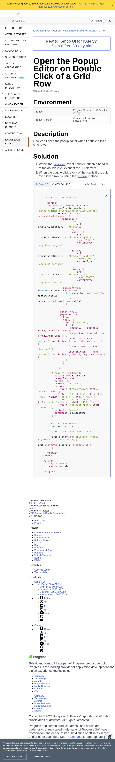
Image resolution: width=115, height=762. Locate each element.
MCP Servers (35, 513)
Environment (52, 102)
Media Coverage (42, 686)
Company (39, 676)
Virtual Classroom (43, 555)
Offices (37, 691)
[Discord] (41, 620)
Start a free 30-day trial (72, 46)
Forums (38, 542)
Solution (45, 156)
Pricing (37, 523)
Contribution (13, 133)
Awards (38, 681)
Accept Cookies (14, 756)
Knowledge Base (12, 142)
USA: (51, 584)
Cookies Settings (41, 756)
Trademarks (74, 736)
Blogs (37, 545)
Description (50, 133)
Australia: (53, 594)
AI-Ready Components (53, 513)
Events (37, 558)
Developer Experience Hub (47, 532)
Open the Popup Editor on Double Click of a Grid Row (78, 31)
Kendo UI (33, 508)
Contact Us (39, 582)
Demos (38, 535)
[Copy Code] (106, 195)
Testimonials (40, 572)
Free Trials (39, 520)
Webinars (39, 547)
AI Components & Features (15, 42)
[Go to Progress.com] (38, 658)
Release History (42, 540)
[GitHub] (41, 617)
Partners (38, 553)
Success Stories (42, 570)
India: (52, 589)
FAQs (37, 560)
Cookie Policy (55, 748)
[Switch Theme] (110, 21)
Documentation (42, 537)
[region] (57, 750)
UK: (51, 587)
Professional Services (45, 550)
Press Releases (42, 683)
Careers (38, 688)
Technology (40, 678)
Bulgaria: (53, 592)
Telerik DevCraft (37, 503)
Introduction (14, 28)
